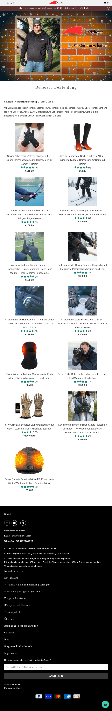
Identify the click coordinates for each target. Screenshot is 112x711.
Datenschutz (11, 578)
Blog (6, 640)
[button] (27, 167)
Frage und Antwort (15, 598)
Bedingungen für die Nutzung (21, 626)
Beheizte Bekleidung (27, 101)
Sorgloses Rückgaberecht (18, 646)
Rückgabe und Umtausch (18, 605)
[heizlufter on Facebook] (7, 523)
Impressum (10, 653)
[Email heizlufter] (23, 523)
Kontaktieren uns (14, 571)
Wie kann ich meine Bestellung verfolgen (27, 585)
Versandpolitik (12, 612)
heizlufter (16, 684)
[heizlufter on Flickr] (19, 523)
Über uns (9, 619)
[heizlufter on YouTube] (15, 523)
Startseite (9, 101)
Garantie (9, 633)
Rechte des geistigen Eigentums (22, 592)
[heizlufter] (56, 3)
